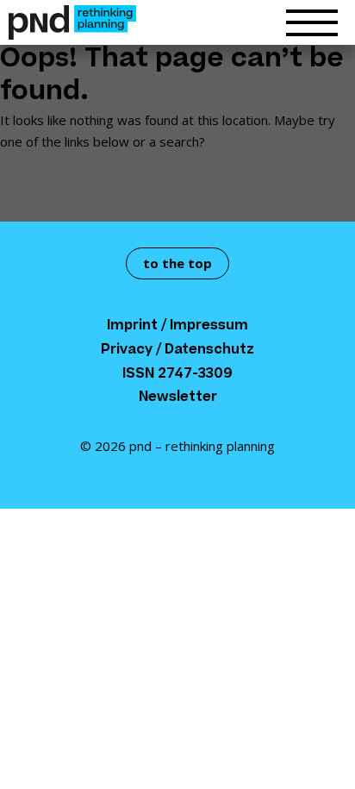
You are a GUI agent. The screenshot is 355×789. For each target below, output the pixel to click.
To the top (177, 263)
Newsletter (178, 397)
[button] (312, 26)
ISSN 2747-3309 (177, 374)
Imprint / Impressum (177, 326)
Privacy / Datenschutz (177, 350)
